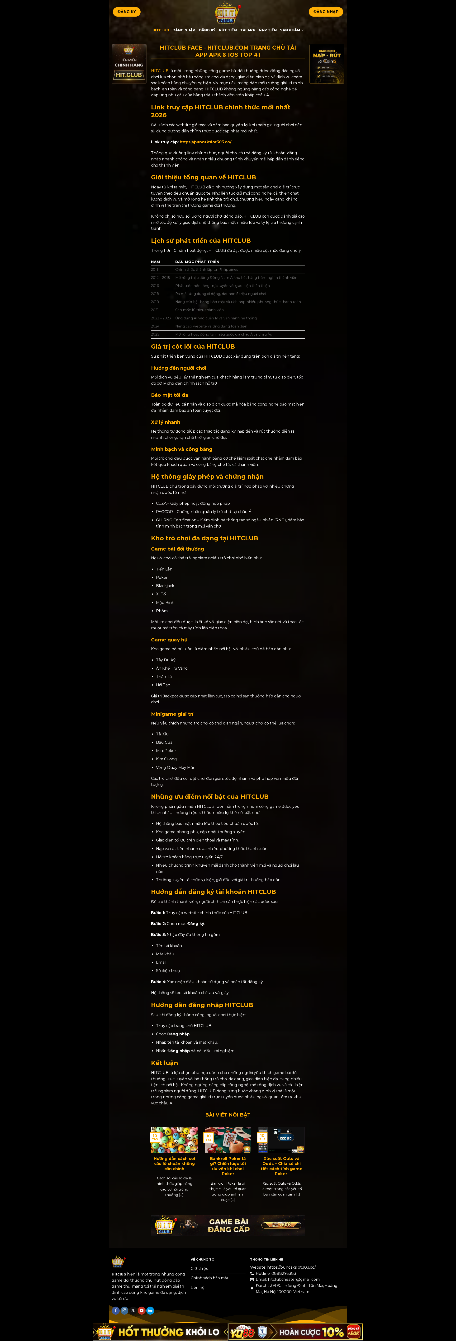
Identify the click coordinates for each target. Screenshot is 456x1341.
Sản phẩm (290, 30)
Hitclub (160, 30)
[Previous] (156, 1163)
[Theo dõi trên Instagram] (124, 1311)
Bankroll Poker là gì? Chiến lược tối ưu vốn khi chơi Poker (228, 1166)
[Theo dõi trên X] (133, 1311)
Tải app (248, 30)
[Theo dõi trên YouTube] (142, 1311)
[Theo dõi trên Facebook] (116, 1311)
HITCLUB (160, 71)
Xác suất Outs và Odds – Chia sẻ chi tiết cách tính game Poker (281, 1166)
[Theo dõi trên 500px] (150, 1311)
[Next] (299, 1163)
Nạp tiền (268, 30)
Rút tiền (228, 30)
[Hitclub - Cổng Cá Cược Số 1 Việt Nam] (228, 12)
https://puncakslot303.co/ (205, 142)
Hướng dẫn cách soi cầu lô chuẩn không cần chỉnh (174, 1163)
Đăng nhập (183, 30)
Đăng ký (207, 30)
